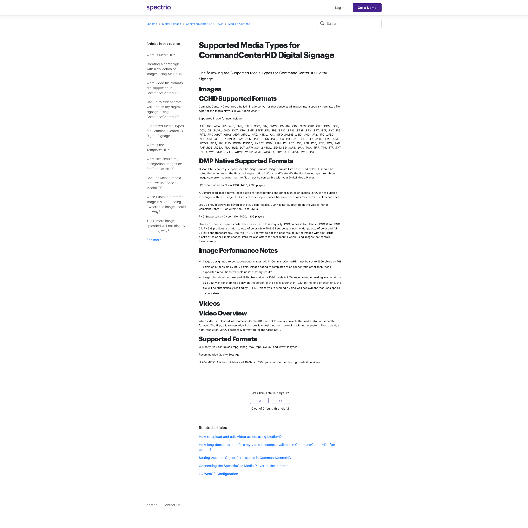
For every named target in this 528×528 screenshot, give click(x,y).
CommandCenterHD (199, 23)
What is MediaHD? (160, 55)
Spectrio (151, 23)
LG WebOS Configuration (218, 474)
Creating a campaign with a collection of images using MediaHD (164, 69)
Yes (259, 400)
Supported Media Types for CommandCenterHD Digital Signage (165, 131)
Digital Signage (171, 23)
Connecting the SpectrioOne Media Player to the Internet (243, 466)
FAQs (220, 23)
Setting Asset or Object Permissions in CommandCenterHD (245, 458)
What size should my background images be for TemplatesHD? (164, 164)
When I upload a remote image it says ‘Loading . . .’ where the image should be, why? (166, 204)
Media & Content (239, 23)
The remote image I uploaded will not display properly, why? (165, 226)
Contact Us (171, 505)
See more (153, 240)
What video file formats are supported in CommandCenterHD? (164, 88)
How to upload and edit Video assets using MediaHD (240, 437)
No (281, 400)
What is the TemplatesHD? (157, 147)
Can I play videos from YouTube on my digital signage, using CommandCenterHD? (164, 109)
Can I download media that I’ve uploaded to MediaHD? (163, 183)
